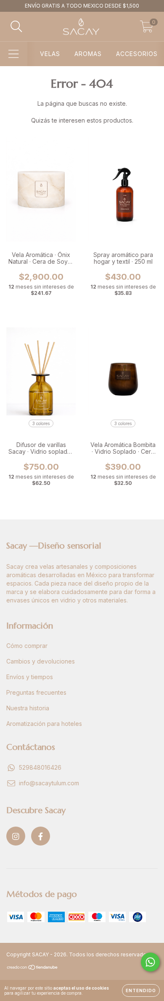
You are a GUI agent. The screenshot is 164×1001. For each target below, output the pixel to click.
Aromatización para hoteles (44, 723)
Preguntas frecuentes (36, 692)
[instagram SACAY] (15, 836)
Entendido (141, 990)
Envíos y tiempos (29, 676)
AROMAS (88, 53)
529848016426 (40, 767)
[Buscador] (16, 26)
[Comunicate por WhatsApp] (150, 962)
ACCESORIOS (137, 53)
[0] (146, 28)
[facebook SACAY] (40, 836)
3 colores (41, 423)
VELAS (50, 53)
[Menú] (13, 54)
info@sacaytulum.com (49, 783)
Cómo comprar (27, 645)
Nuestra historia (27, 708)
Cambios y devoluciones (40, 661)
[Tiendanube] (32, 968)
